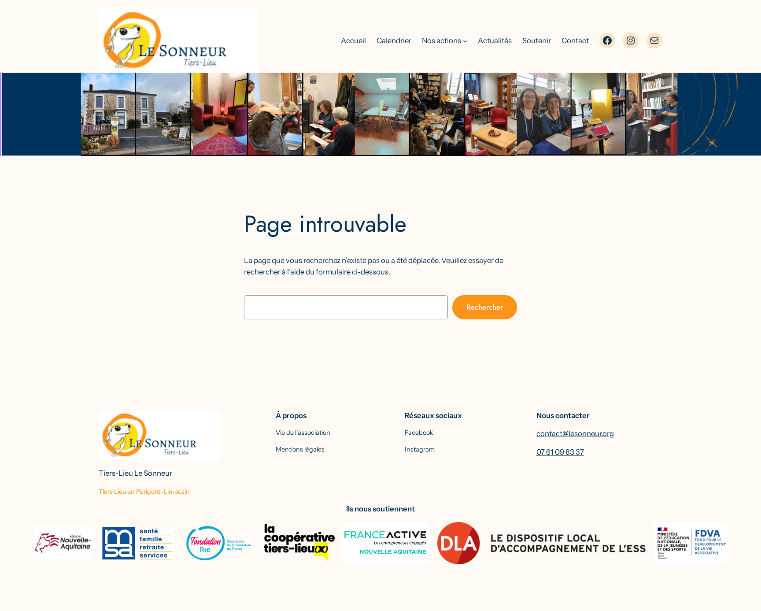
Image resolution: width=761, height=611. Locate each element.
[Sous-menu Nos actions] (465, 40)
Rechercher (484, 307)
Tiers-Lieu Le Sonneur (135, 473)
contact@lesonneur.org (575, 433)
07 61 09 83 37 (560, 452)
